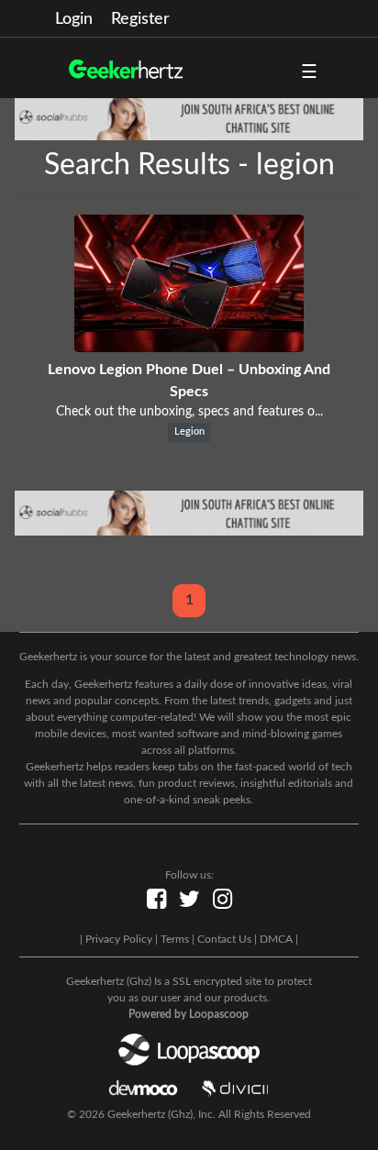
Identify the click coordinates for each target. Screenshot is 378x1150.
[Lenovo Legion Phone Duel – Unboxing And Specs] (189, 347)
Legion (189, 432)
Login (74, 19)
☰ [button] (309, 72)
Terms (175, 939)
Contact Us (224, 939)
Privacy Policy (118, 939)
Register (140, 19)
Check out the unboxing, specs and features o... (189, 411)
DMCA (276, 939)
